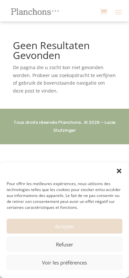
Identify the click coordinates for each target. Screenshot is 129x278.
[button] (119, 171)
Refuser (64, 244)
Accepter (64, 226)
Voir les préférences (64, 262)
